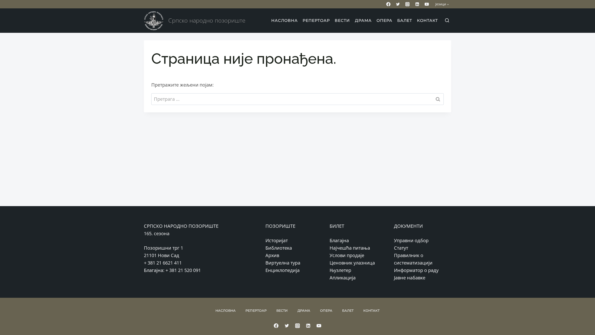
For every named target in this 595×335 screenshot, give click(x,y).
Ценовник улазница (352, 263)
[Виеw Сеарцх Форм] (447, 21)
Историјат (276, 240)
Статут (401, 248)
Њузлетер (340, 270)
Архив (272, 255)
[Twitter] (398, 4)
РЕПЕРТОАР (316, 20)
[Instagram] (407, 4)
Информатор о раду (416, 270)
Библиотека (278, 248)
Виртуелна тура (282, 263)
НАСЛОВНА (284, 20)
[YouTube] (427, 4)
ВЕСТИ (342, 20)
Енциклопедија (282, 270)
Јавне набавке (409, 278)
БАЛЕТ (404, 20)
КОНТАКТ (427, 20)
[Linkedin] (417, 4)
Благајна (339, 240)
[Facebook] (388, 4)
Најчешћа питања (350, 248)
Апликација (343, 278)
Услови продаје (347, 255)
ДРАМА (363, 20)
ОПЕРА (384, 20)
